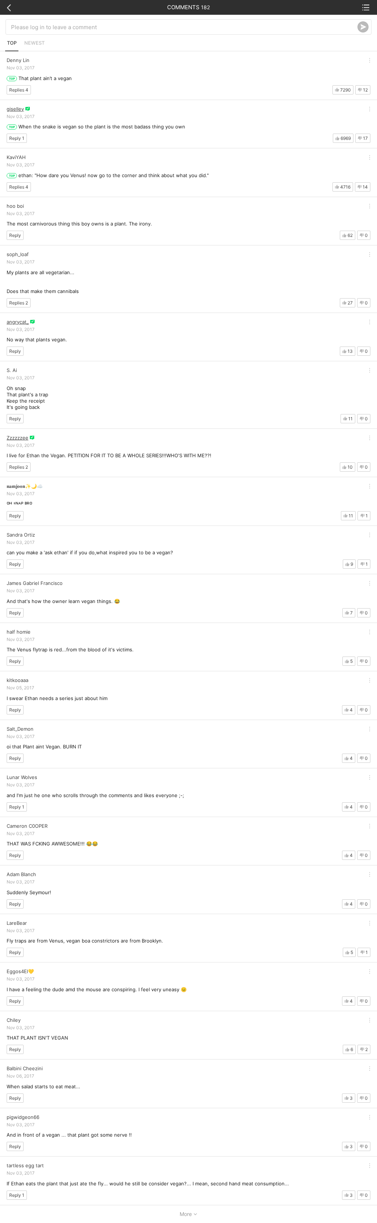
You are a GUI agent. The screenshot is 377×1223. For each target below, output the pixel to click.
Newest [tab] (34, 43)
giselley (15, 109)
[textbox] (184, 27)
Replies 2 (18, 303)
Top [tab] (12, 43)
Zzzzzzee (17, 438)
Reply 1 (16, 138)
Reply (15, 235)
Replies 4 (18, 90)
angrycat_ (18, 322)
